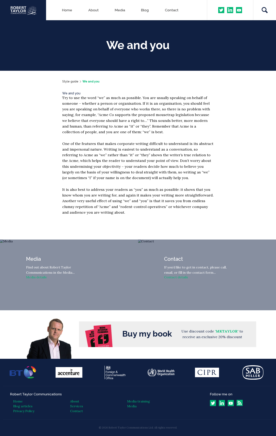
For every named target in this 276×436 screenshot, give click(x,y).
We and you (90, 81)
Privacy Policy (23, 411)
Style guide (70, 81)
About (93, 10)
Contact (171, 10)
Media (120, 10)
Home (67, 10)
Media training (138, 401)
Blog (145, 10)
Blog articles (23, 406)
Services (76, 406)
